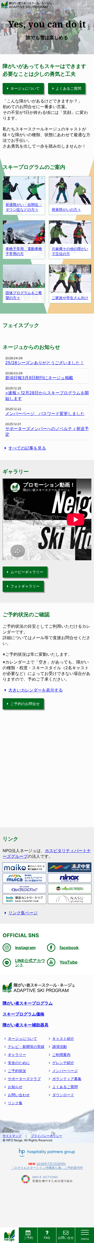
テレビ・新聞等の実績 (26, 1046)
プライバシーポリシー (46, 1136)
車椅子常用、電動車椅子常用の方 (23, 251)
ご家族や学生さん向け (70, 297)
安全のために (19, 1062)
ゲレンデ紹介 (63, 1062)
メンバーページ (65, 1070)
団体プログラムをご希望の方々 (23, 295)
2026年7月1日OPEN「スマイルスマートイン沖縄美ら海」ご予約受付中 (47, 1166)
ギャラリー (17, 1054)
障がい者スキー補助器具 (26, 1024)
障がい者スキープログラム (28, 1003)
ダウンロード (63, 1095)
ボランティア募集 (66, 1078)
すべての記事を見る (27, 448)
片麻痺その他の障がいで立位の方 (70, 251)
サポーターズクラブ (24, 1078)
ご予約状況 (17, 1070)
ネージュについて (25, 88)
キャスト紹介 (63, 1038)
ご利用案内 (61, 1054)
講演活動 (59, 1046)
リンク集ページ (23, 912)
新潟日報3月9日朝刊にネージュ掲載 (39, 377)
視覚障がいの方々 (66, 209)
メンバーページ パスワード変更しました (45, 413)
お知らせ (15, 1087)
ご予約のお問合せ (25, 703)
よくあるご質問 (68, 88)
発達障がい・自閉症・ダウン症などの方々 (23, 207)
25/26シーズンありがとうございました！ (44, 362)
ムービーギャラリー (26, 572)
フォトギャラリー (25, 586)
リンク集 (15, 1103)
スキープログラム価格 (23, 1014)
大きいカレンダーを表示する (35, 690)
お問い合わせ (19, 1095)
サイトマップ (12, 1136)
